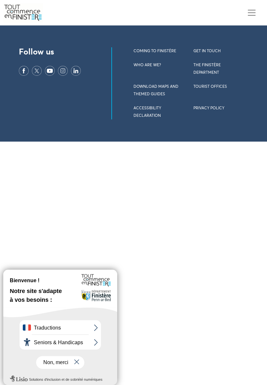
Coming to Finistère (155, 51)
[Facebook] (24, 70)
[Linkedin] (76, 70)
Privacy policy (208, 108)
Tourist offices (210, 87)
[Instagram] (63, 70)
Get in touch (207, 51)
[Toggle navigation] (251, 13)
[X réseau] (37, 70)
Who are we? (147, 65)
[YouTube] (50, 70)
